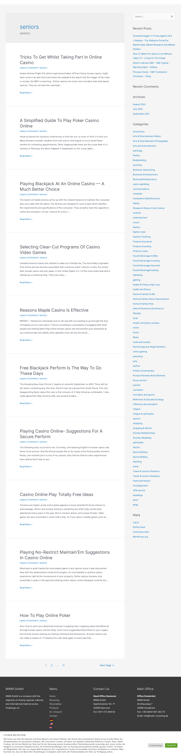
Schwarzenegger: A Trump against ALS (152, 35)
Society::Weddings (142, 437)
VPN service (139, 490)
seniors (43, 67)
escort (136, 222)
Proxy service (140, 380)
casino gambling (141, 184)
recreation (138, 389)
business (137, 165)
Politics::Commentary (143, 370)
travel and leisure (141, 480)
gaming (136, 279)
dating (136, 203)
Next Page (107, 665)
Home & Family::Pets (143, 303)
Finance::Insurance (142, 241)
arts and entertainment (144, 145)
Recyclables (55, 704)
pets (135, 361)
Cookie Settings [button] (156, 745)
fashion (136, 227)
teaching (137, 461)
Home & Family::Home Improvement (151, 299)
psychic (137, 385)
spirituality (138, 442)
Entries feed (139, 527)
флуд (135, 504)
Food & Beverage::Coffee (145, 256)
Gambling (137, 275)
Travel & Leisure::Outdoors (146, 471)
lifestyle (137, 313)
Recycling (54, 700)
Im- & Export (55, 711)
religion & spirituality (143, 413)
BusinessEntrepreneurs (145, 179)
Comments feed (141, 532)
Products (54, 708)
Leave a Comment (29, 67)
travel (136, 466)
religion (137, 409)
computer (138, 193)
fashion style (139, 232)
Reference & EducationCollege (148, 399)
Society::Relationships (144, 433)
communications (141, 189)
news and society (141, 342)
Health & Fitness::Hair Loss (146, 284)
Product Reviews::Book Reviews (149, 375)
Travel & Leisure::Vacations (146, 476)
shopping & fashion (142, 428)
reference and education (145, 404)
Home (52, 696)
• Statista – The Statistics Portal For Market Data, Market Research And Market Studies (154, 44)
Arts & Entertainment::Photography (150, 141)
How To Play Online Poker (45, 615)
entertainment (140, 217)
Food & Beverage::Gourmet (146, 265)
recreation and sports (144, 394)
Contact (53, 715)
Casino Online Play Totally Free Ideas (56, 494)
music (136, 332)
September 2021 (141, 113)
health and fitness (142, 289)
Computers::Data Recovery (146, 198)
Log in (136, 522)
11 (63, 665)
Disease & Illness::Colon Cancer (149, 208)
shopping (137, 423)
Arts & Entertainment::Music (147, 136)
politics (136, 366)
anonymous (139, 131)
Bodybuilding (139, 160)
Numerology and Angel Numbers (149, 346)
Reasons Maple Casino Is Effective (54, 310)
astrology (137, 150)
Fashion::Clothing (141, 236)
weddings (138, 495)
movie (136, 327)
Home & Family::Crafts (144, 294)
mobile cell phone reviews (146, 323)
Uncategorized (140, 485)
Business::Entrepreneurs (145, 174)
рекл (135, 500)
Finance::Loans (140, 251)
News (136, 337)
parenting (138, 356)
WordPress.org (140, 536)
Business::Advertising (144, 169)
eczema (137, 212)
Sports (136, 447)
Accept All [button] (171, 745)
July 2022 (138, 109)
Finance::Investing (142, 246)
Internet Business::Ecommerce (148, 308)
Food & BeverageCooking (145, 270)
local (135, 318)
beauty (136, 155)
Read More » (26, 92)
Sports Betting (140, 452)
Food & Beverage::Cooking (146, 260)
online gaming (140, 351)
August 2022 (139, 104)
